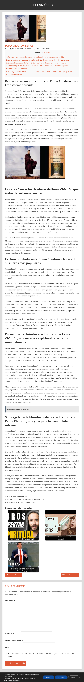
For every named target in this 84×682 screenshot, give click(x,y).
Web (7, 647)
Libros (29, 49)
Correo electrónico (14, 640)
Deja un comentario (43, 49)
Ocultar (46, 53)
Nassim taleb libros (14, 575)
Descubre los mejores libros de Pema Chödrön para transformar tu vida (35, 57)
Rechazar (61, 677)
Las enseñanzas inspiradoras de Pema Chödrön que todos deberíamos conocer (38, 60)
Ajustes (73, 677)
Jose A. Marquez (17, 49)
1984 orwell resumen (69, 575)
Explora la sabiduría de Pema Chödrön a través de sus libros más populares (36, 63)
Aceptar (48, 677)
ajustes (17, 680)
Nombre (9, 633)
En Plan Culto (42, 5)
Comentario (11, 600)
